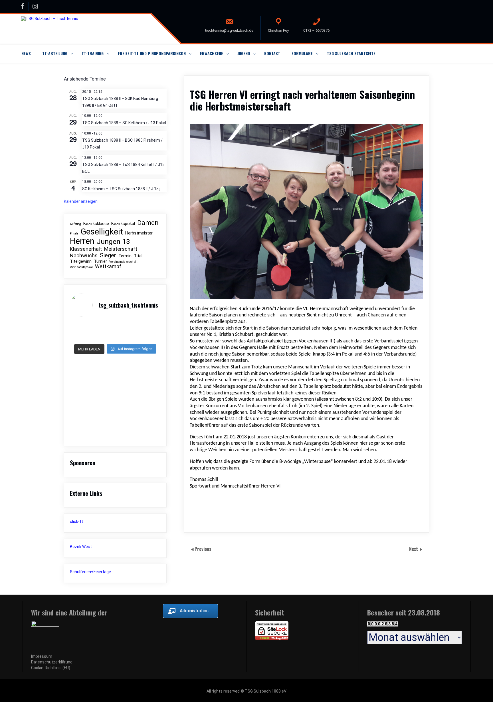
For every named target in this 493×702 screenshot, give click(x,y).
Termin (125, 256)
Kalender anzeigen (81, 201)
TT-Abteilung (54, 53)
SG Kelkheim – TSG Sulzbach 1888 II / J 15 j (121, 188)
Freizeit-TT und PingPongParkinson (152, 53)
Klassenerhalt (86, 249)
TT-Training (93, 53)
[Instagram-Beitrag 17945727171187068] (84, 331)
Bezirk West (81, 546)
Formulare (302, 53)
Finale (74, 233)
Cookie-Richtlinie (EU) (50, 667)
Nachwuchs (84, 255)
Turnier (100, 261)
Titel (138, 256)
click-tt (76, 521)
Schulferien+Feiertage (90, 571)
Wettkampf (108, 266)
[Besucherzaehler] (382, 625)
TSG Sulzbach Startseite (351, 53)
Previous (203, 548)
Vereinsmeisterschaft (123, 262)
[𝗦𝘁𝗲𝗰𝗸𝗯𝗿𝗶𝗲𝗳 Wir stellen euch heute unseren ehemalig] (115, 331)
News (26, 53)
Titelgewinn (81, 261)
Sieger (108, 255)
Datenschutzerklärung (51, 662)
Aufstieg (75, 224)
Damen (148, 223)
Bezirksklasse (96, 223)
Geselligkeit (101, 231)
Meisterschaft (120, 249)
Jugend (243, 53)
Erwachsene (211, 53)
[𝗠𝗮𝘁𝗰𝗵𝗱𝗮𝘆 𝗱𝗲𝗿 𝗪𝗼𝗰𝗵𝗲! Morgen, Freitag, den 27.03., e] (146, 331)
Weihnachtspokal (81, 267)
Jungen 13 (113, 242)
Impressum (41, 656)
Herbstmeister (139, 233)
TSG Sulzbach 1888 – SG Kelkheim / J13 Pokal (124, 123)
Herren (82, 241)
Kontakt (272, 53)
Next (414, 548)
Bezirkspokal (123, 223)
